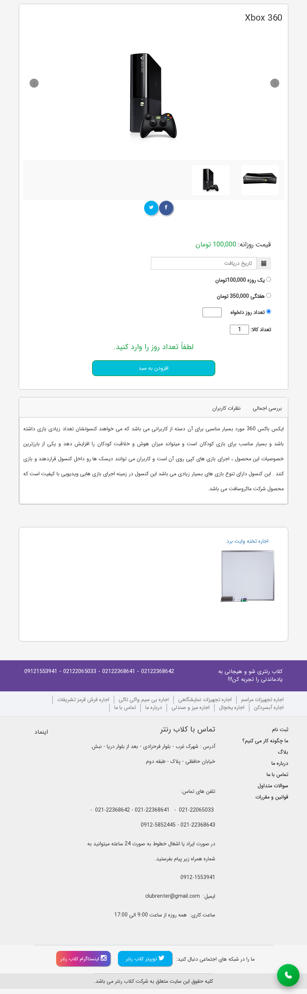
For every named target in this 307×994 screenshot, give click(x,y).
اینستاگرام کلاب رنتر (80, 959)
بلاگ (283, 752)
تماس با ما (125, 708)
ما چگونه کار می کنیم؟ (265, 741)
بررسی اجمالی (267, 408)
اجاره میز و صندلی (190, 708)
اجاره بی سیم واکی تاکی (144, 700)
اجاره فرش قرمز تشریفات (83, 700)
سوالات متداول (273, 786)
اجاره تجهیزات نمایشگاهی (205, 700)
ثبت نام (280, 729)
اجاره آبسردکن (269, 708)
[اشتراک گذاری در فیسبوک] (166, 208)
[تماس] (288, 975)
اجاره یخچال (231, 708)
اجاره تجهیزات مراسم (262, 700)
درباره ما (153, 708)
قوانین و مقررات (271, 797)
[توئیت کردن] (151, 208)
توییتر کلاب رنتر (142, 959)
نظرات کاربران (226, 408)
